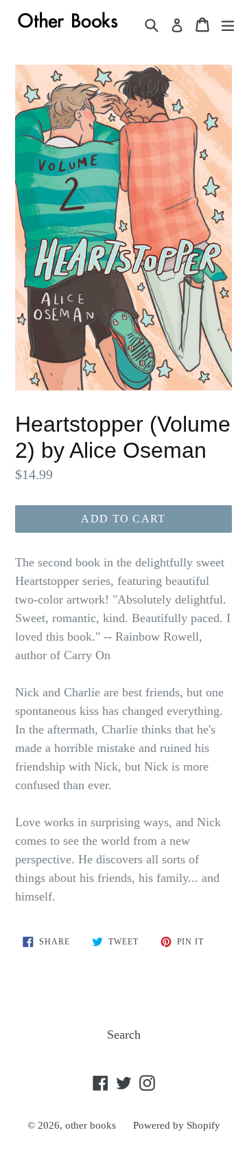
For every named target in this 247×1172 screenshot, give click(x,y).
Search (124, 1034)
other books (90, 1125)
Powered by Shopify (176, 1125)
